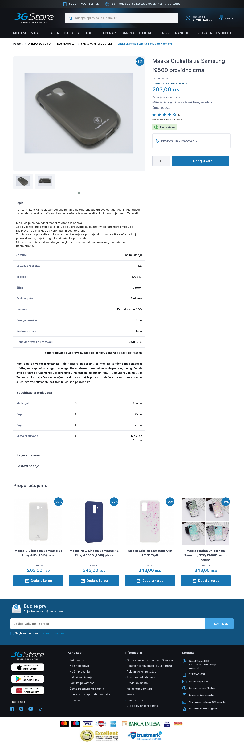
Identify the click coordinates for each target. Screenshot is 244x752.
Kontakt (132, 694)
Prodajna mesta (137, 683)
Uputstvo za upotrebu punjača (90, 694)
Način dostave (79, 665)
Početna (18, 43)
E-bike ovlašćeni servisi (143, 705)
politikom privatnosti (52, 633)
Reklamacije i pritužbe (141, 671)
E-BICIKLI (146, 33)
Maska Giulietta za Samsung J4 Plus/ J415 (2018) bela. (38, 553)
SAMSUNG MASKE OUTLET (96, 43)
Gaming (127, 33)
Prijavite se (219, 623)
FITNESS (164, 33)
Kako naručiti (78, 660)
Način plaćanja (80, 671)
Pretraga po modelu (213, 33)
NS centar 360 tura (139, 688)
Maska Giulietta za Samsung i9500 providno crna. (145, 43)
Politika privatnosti (82, 683)
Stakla (53, 33)
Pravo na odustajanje (141, 677)
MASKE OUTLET (66, 43)
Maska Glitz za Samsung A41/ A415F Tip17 (150, 553)
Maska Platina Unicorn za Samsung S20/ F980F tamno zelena (205, 555)
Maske (36, 33)
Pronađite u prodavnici (179, 140)
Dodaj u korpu (203, 161)
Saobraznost (135, 700)
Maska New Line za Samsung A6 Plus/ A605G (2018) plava (94, 553)
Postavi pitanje (27, 466)
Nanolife (183, 33)
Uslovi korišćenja (81, 677)
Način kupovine (28, 455)
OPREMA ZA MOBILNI (40, 43)
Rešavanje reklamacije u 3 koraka (149, 665)
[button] (155, 114)
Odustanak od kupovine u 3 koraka (150, 660)
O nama (75, 700)
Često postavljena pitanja (87, 688)
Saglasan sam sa (40, 633)
